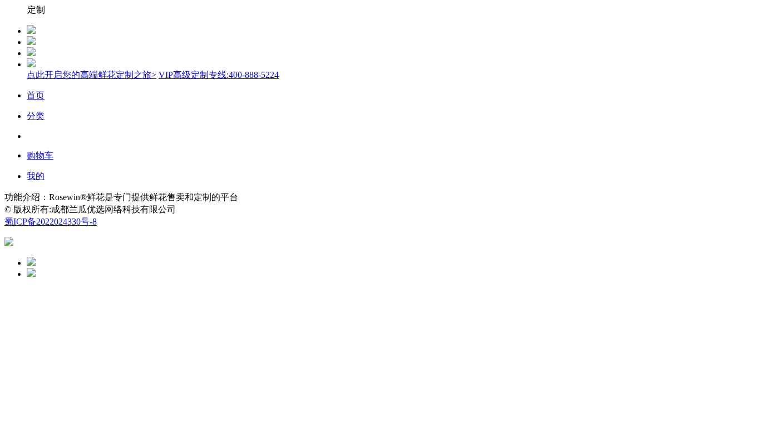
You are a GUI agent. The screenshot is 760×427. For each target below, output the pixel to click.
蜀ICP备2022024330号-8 (50, 221)
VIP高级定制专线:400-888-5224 (219, 75)
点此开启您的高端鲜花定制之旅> (91, 75)
